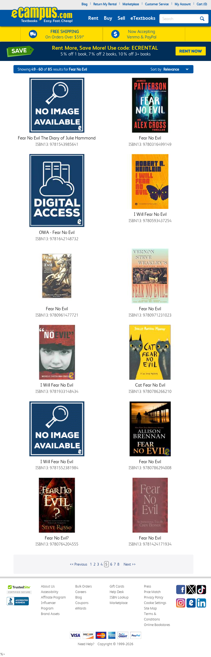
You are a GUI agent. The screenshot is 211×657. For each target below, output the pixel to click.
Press (147, 586)
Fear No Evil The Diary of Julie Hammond (57, 138)
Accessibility (49, 592)
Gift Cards (117, 586)
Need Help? (86, 644)
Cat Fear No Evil (150, 385)
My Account (183, 4)
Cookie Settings (155, 603)
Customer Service (157, 4)
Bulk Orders (83, 586)
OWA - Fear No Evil (56, 232)
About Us (48, 586)
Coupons (81, 603)
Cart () (202, 4)
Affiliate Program (53, 597)
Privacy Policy (153, 597)
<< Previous (78, 564)
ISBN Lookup (119, 597)
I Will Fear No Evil (150, 214)
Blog (84, 4)
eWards (80, 608)
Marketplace (131, 4)
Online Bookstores (157, 625)
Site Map (150, 608)
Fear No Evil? (57, 538)
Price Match (152, 592)
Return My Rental (104, 4)
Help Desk (117, 592)
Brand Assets (50, 614)
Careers (80, 592)
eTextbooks (143, 18)
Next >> (130, 564)
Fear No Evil (150, 138)
